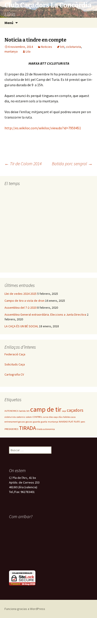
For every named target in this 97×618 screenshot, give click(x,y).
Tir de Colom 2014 (23, 163)
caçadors (75, 410)
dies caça (53, 417)
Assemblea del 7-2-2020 (21, 308)
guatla (44, 421)
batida (22, 410)
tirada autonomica (46, 429)
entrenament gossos (15, 421)
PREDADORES (11, 429)
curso (45, 417)
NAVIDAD (63, 421)
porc (83, 421)
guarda (36, 421)
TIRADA (27, 427)
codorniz (20, 417)
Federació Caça (15, 354)
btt (62, 47)
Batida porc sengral (72, 163)
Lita (28, 51)
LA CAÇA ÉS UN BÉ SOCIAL (21, 326)
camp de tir (45, 409)
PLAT (70, 421)
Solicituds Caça (15, 364)
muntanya (11, 51)
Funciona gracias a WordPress (25, 609)
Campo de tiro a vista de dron (24, 301)
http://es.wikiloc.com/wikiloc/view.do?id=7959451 (43, 128)
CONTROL (37, 417)
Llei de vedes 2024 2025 (21, 294)
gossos (29, 421)
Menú (9, 22)
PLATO (77, 421)
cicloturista (73, 47)
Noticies (46, 47)
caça (64, 410)
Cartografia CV (14, 374)
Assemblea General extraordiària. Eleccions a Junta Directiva (45, 314)
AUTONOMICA (11, 410)
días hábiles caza (67, 417)
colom (29, 417)
